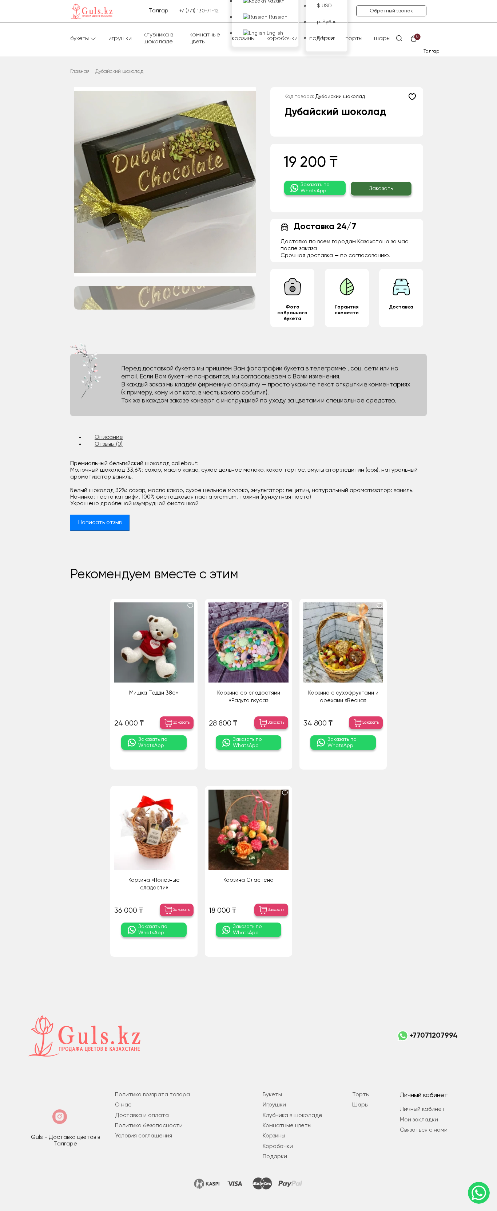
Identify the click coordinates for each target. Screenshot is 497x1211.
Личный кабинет (422, 1109)
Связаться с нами (424, 1130)
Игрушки (120, 39)
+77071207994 (433, 1035)
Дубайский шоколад (119, 71)
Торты (354, 39)
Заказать (381, 188)
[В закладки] (412, 96)
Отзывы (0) (109, 444)
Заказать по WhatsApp (315, 187)
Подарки (321, 39)
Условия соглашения (143, 1136)
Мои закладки (419, 1120)
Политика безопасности (149, 1126)
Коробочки (282, 39)
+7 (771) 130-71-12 (199, 10)
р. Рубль (326, 21)
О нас (123, 1105)
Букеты (79, 39)
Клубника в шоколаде (158, 38)
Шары (382, 39)
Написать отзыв (100, 523)
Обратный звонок (391, 10)
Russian (277, 17)
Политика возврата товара (152, 1095)
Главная (80, 71)
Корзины (243, 39)
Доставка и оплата (142, 1115)
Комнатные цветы (205, 38)
